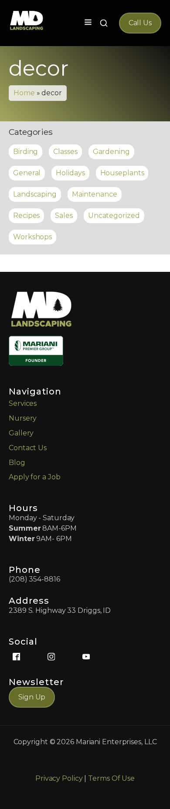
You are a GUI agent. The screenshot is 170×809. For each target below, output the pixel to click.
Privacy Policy (59, 778)
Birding (25, 151)
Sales (64, 215)
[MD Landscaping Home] (26, 20)
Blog (17, 462)
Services (23, 403)
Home (24, 93)
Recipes (26, 215)
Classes (65, 151)
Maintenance (94, 194)
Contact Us (28, 448)
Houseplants (122, 173)
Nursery (23, 418)
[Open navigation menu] (88, 23)
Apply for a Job (35, 477)
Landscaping (35, 194)
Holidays (70, 173)
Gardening (111, 151)
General (27, 173)
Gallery (21, 433)
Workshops (32, 237)
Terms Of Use (111, 778)
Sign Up (31, 697)
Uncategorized (114, 215)
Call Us (140, 23)
